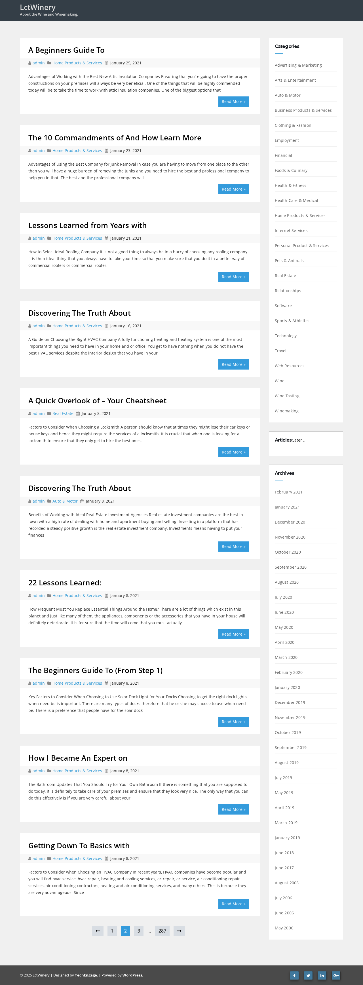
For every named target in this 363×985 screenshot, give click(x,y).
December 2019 (290, 702)
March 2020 (286, 657)
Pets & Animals (289, 260)
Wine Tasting (287, 395)
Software (283, 305)
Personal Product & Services (302, 245)
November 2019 (290, 717)
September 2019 (291, 747)
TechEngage (86, 975)
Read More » (234, 101)
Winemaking (287, 411)
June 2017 (284, 867)
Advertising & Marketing (298, 65)
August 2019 (287, 762)
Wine (280, 380)
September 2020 (291, 567)
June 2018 (284, 852)
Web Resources (290, 365)
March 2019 (286, 822)
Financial (283, 155)
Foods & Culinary (291, 170)
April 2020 (285, 642)
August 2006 (287, 882)
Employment (287, 140)
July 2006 (283, 897)
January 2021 (287, 507)
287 (162, 931)
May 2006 (284, 928)
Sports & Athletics (292, 320)
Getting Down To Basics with (79, 845)
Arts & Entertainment (295, 80)
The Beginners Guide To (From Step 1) (95, 670)
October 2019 (288, 732)
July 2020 (283, 597)
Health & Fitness (291, 185)
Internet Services (291, 230)
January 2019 (287, 837)
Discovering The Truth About (79, 313)
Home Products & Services (77, 63)
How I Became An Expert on (78, 758)
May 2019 (284, 792)
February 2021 (289, 492)
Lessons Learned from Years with (87, 225)
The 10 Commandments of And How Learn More (114, 137)
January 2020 (287, 687)
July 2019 (283, 777)
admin (39, 63)
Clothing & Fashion (293, 125)
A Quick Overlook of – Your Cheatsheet (97, 400)
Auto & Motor (65, 501)
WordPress (132, 975)
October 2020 (288, 552)
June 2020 (284, 612)
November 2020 (290, 537)
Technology (286, 335)
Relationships (288, 290)
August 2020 (287, 582)
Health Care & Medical (296, 200)
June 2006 (284, 913)
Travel (281, 350)
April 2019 (285, 807)
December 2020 (290, 522)
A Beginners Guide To (66, 50)
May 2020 (284, 627)
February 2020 (289, 672)
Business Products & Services (303, 110)
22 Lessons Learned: (64, 582)
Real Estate (62, 413)
